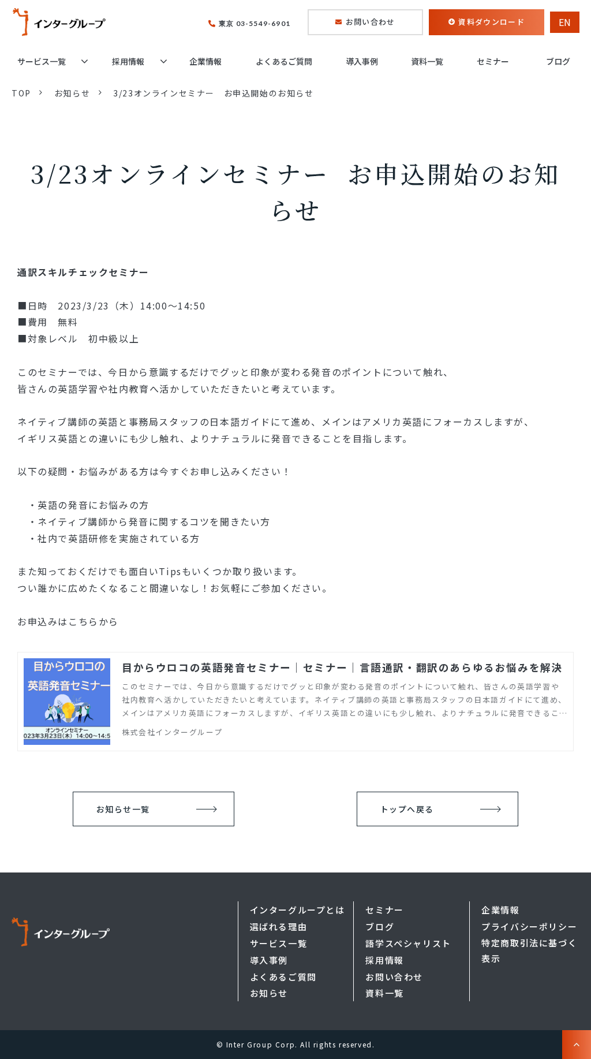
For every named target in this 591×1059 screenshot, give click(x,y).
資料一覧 (427, 61)
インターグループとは (297, 910)
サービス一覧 (41, 61)
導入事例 (362, 61)
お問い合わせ (370, 21)
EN (565, 22)
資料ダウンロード (491, 21)
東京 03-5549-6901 (254, 24)
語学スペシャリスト (408, 943)
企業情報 (205, 61)
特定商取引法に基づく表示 (529, 950)
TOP (21, 93)
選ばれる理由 (279, 926)
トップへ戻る (406, 809)
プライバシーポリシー (529, 926)
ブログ (558, 61)
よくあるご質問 (284, 61)
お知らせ (72, 93)
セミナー (493, 61)
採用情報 (128, 61)
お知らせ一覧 (122, 809)
